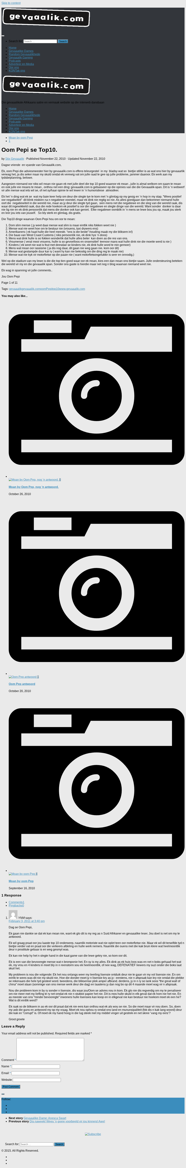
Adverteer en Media (21, 64)
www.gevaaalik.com (72, 288)
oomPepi (46, 288)
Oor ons (14, 67)
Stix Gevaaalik (14, 158)
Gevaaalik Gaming (21, 57)
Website (6, 1079)
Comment (8, 1060)
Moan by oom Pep (21, 881)
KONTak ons (17, 70)
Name (6, 1066)
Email (6, 1073)
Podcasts (15, 60)
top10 (55, 288)
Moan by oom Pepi (21, 137)
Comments (16, 902)
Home (13, 47)
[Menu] (2, 35)
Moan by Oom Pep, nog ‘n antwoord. (34, 486)
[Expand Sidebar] (2, 1094)
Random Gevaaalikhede (24, 54)
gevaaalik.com (31, 288)
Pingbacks (16, 905)
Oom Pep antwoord (22, 683)
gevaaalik (15, 288)
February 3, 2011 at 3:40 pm (27, 921)
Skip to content (11, 3)
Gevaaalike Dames (21, 51)
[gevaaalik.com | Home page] (93, 19)
